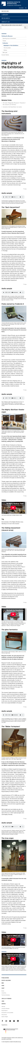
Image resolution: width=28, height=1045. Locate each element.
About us (5, 22)
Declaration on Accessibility (7, 1012)
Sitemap (3, 1006)
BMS (3, 983)
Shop (3, 988)
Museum (5, 11)
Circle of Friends (6, 998)
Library (5, 15)
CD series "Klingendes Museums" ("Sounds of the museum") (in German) (14, 103)
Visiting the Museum (7, 36)
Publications (5, 977)
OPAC (3, 985)
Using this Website (5, 1008)
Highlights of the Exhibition (11, 45)
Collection (5, 43)
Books (3, 991)
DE (25, 8)
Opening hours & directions (9, 38)
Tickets (4, 40)
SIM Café (5, 52)
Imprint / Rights (5, 1016)
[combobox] (13, 27)
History (5, 50)
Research (6, 18)
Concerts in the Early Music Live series (12, 107)
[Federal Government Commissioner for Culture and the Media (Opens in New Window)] (14, 1031)
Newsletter (21, 8)
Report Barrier (5, 1010)
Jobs (3, 1001)
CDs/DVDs (4, 993)
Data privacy (4, 1014)
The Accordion (7, 47)
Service (4, 1003)
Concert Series (5, 54)
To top (24, 188)
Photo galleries (6, 980)
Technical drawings (6, 995)
